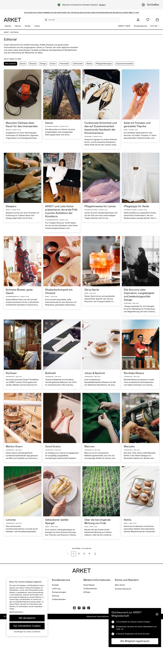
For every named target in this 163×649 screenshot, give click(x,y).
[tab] (10, 64)
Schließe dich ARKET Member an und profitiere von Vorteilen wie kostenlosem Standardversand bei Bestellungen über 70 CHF (81, 12)
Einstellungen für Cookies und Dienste (27, 632)
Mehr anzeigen (16, 612)
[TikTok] (88, 607)
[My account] (138, 20)
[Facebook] (79, 607)
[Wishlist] (148, 20)
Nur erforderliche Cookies (26, 626)
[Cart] (157, 20)
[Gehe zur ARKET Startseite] (12, 20)
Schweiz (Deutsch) (123, 589)
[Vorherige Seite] (68, 553)
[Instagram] (74, 607)
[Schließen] (157, 614)
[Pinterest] (83, 607)
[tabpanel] (81, 314)
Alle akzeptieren (27, 618)
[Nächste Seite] (95, 553)
